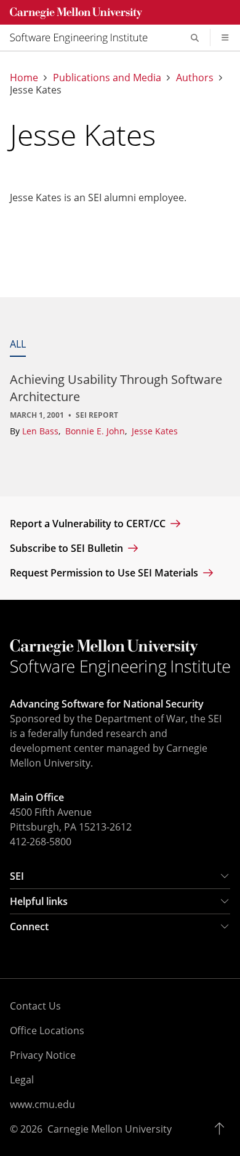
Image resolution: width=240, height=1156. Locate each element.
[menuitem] (84, 37)
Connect (29, 926)
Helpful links (39, 901)
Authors (195, 77)
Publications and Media (107, 77)
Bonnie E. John (96, 431)
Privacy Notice (43, 1055)
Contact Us (35, 1006)
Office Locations (47, 1030)
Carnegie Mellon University (109, 1129)
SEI (17, 876)
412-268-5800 (40, 841)
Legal (22, 1079)
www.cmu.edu (42, 1104)
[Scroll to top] (222, 1129)
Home (24, 77)
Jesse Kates (155, 431)
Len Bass (41, 431)
